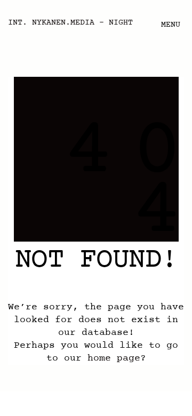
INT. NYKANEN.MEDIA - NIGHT (70, 23)
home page (113, 358)
